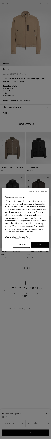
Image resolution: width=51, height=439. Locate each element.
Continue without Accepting (38, 191)
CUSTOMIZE (21, 244)
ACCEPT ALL (39, 244)
